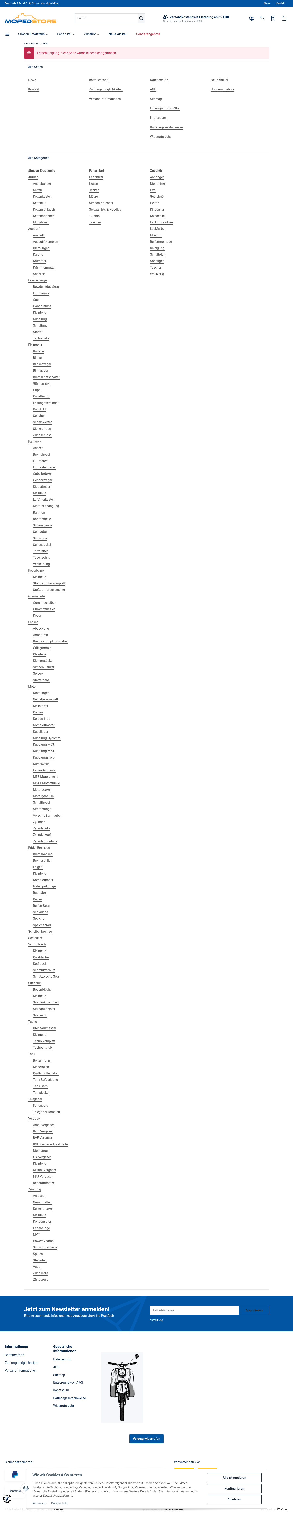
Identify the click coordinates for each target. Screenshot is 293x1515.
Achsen (38, 448)
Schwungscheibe (45, 1247)
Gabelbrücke (42, 474)
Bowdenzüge (37, 280)
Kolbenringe (41, 719)
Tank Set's (40, 1086)
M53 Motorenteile (45, 777)
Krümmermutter (44, 267)
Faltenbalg (40, 1105)
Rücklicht (39, 409)
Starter (37, 332)
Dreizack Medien (173, 1509)
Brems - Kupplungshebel (50, 641)
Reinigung (157, 248)
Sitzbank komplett (46, 1002)
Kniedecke (157, 216)
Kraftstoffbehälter (45, 1073)
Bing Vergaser (43, 1131)
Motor (32, 686)
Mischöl (155, 235)
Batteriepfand (14, 1355)
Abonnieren (254, 1310)
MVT (36, 1234)
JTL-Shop (282, 1509)
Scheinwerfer (42, 422)
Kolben (38, 712)
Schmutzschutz (44, 970)
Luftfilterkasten (44, 499)
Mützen (94, 196)
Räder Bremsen (39, 848)
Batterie (38, 351)
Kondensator (42, 1221)
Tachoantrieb (42, 1047)
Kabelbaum (41, 396)
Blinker (38, 358)
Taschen (95, 222)
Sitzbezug (40, 1015)
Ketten (37, 190)
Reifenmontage (161, 242)
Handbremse (42, 306)
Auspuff (34, 229)
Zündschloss (42, 435)
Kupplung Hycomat (46, 738)
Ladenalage (41, 1228)
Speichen (39, 918)
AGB (56, 1367)
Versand (59, 1509)
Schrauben (40, 532)
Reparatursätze (44, 1183)
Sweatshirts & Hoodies (105, 209)
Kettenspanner (43, 216)
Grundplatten (42, 1202)
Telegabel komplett (46, 1112)
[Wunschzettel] (273, 18)
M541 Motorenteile (46, 783)
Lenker (33, 622)
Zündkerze (40, 1273)
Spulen (38, 1254)
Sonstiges (157, 261)
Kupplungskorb (44, 757)
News (267, 3)
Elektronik (35, 345)
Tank (31, 1054)
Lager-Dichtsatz (44, 770)
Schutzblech (37, 944)
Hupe (36, 390)
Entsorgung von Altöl (68, 1382)
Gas (36, 300)
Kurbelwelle (41, 764)
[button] (251, 18)
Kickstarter (40, 706)
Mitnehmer (40, 222)
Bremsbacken (42, 854)
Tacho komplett (44, 1041)
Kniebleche (41, 957)
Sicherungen (42, 429)
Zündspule (40, 1280)
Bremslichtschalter (46, 377)
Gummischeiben (44, 603)
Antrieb (33, 177)
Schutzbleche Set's (46, 977)
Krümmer (39, 261)
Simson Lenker (43, 667)
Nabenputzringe (44, 886)
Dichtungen (41, 248)
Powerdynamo (43, 1241)
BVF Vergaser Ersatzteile (50, 1144)
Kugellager (40, 732)
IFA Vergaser (42, 1157)
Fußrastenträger (44, 467)
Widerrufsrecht (63, 1406)
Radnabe (39, 893)
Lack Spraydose (161, 222)
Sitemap (59, 1375)
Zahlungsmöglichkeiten (21, 1363)
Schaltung (40, 325)
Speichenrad (42, 925)
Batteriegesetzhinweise (69, 1398)
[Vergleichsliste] (262, 18)
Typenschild (41, 557)
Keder (37, 615)
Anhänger (157, 177)
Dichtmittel (158, 184)
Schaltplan (157, 254)
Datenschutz (59, 1503)
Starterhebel (41, 680)
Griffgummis (42, 648)
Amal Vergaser (43, 1125)
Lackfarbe (157, 229)
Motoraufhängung (46, 506)
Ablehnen (234, 1499)
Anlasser (39, 1196)
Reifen (37, 899)
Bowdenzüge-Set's (46, 287)
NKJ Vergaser (42, 1176)
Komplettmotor (43, 725)
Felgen (37, 867)
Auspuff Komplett (45, 242)
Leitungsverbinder (45, 403)
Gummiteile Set (44, 609)
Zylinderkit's (41, 828)
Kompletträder (43, 880)
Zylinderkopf (42, 835)
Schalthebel (41, 802)
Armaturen (40, 635)
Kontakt (280, 3)
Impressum (39, 1503)
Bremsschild (42, 860)
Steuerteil (39, 1260)
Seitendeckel (42, 545)
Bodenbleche (42, 989)
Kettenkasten (42, 196)
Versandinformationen (21, 1370)
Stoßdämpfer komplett (49, 583)
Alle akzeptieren (234, 1478)
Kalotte (38, 254)
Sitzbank (34, 983)
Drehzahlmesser (44, 1028)
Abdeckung (41, 628)
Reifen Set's (41, 906)
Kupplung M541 (44, 751)
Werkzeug (157, 274)
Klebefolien (41, 1067)
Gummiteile (36, 596)
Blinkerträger (42, 364)
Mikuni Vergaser (44, 1170)
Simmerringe (42, 809)
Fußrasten (40, 461)
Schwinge (40, 538)
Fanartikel (96, 177)
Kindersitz (157, 209)
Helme (154, 203)
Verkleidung (41, 564)
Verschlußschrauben (47, 815)
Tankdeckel (41, 1093)
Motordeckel (42, 790)
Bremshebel (41, 454)
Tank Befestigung (45, 1080)
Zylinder (39, 822)
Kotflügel (39, 964)
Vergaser (34, 1118)
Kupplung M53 (43, 744)
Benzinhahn (41, 1060)
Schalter (39, 416)
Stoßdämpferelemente (49, 590)
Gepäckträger (42, 480)
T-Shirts (94, 216)
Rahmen (39, 512)
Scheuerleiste (42, 525)
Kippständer (41, 487)
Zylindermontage (45, 841)
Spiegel (38, 674)
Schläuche (40, 912)
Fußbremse (41, 293)
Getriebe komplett (45, 699)
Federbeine (36, 570)
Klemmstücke (42, 661)
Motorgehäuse (43, 796)
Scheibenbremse (40, 931)
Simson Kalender (101, 203)
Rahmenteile (42, 519)
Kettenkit (39, 203)
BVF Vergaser (42, 1138)
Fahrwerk (34, 441)
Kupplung (40, 319)
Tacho (32, 1022)
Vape (36, 1267)
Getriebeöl (157, 196)
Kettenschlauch (44, 209)
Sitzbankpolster (44, 1009)
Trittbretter (40, 551)
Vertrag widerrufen (146, 1439)
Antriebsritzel (42, 184)
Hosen (93, 184)
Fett (152, 190)
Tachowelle (41, 338)
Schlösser (35, 938)
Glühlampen (41, 383)
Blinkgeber (40, 371)
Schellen (39, 274)
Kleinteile (39, 312)
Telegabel (35, 1099)
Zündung (34, 1189)
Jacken (94, 190)
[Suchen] (141, 18)
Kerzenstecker (43, 1209)
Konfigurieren (234, 1488)
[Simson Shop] (31, 18)
